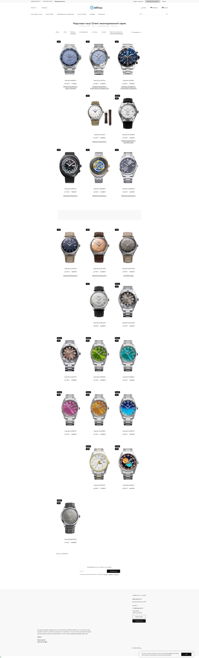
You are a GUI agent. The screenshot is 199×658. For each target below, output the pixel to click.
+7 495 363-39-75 (47, 1)
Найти (167, 14)
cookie (170, 653)
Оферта (39, 637)
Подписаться (113, 571)
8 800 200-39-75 (35, 1)
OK (186, 654)
